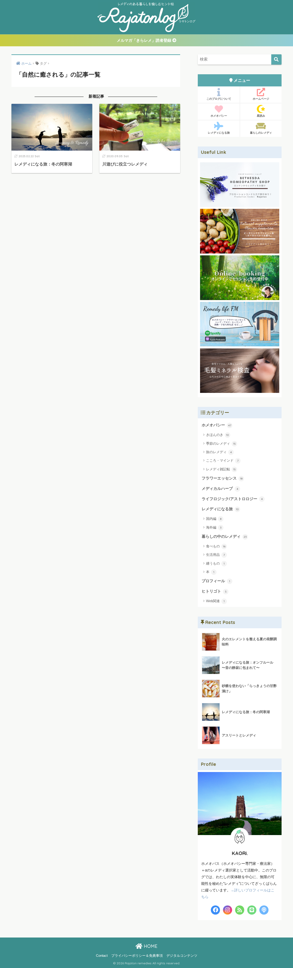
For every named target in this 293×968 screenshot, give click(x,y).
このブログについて (218, 98)
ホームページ (261, 98)
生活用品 (215, 555)
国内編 (214, 519)
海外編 (214, 527)
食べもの (215, 546)
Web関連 (215, 601)
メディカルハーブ (220, 488)
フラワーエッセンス (222, 478)
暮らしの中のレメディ (224, 536)
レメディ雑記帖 (221, 469)
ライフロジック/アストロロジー (232, 499)
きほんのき (217, 435)
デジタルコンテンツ (181, 955)
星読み (261, 115)
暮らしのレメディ (261, 132)
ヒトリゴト (214, 591)
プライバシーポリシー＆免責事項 (137, 955)
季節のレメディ (221, 443)
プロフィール (216, 581)
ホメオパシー (219, 115)
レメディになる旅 (219, 132)
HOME (149, 946)
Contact (102, 955)
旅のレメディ (219, 452)
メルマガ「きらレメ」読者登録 (144, 40)
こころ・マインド (222, 460)
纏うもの (215, 563)
